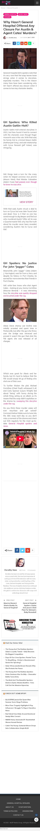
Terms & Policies (10, 811)
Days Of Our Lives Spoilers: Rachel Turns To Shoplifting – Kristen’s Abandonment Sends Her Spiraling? (20, 660)
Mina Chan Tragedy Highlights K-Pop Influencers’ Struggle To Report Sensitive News (20, 708)
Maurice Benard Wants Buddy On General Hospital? (11, 605)
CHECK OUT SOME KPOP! (15, 693)
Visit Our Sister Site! (13, 643)
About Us (10, 807)
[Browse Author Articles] (20, 562)
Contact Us (18, 815)
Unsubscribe (27, 811)
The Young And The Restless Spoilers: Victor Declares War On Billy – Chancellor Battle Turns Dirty (20, 674)
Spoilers (7, 17)
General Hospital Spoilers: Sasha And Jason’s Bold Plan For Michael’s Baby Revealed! (29, 607)
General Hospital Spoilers (18, 803)
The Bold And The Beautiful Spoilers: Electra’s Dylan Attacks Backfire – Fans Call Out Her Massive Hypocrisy (19, 682)
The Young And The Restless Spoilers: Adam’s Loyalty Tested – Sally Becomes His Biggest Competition (19, 651)
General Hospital (10, 14)
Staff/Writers (25, 807)
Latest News (23, 14)
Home (18, 799)
